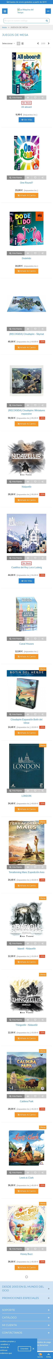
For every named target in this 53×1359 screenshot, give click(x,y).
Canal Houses (26, 644)
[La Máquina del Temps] (26, 11)
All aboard (26, 107)
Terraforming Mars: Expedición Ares (26, 872)
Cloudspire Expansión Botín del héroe (26, 721)
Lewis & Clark (26, 1178)
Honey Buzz (26, 1254)
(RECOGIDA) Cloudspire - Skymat (26, 334)
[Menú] (4, 11)
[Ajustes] (48, 11)
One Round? (26, 183)
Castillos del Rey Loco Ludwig (26, 567)
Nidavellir (26, 487)
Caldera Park (26, 1101)
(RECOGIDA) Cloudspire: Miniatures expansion (26, 412)
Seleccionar (7, 43)
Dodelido (26, 258)
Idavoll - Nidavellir (27, 948)
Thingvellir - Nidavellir (27, 1025)
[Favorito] (35, 97)
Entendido (24, 1349)
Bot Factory (26, 1330)
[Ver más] (28, 97)
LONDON (26, 796)
